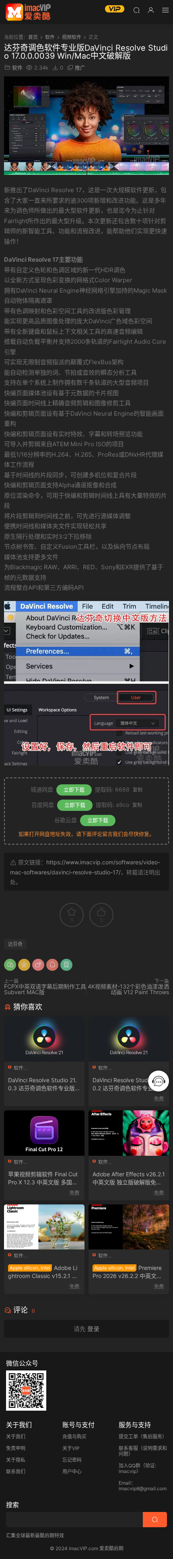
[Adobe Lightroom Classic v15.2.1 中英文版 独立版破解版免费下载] (44, 1226)
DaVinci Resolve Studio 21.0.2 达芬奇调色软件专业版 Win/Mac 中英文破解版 (127, 1084)
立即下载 (74, 789)
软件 (17, 67)
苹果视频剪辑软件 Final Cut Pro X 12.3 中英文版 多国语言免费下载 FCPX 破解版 (43, 1178)
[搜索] (136, 10)
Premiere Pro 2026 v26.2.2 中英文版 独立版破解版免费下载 (127, 1272)
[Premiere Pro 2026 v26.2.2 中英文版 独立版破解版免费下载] (129, 1226)
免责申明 (15, 1448)
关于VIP (71, 1448)
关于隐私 (15, 1460)
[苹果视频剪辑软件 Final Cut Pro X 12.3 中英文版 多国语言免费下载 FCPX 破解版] (44, 1132)
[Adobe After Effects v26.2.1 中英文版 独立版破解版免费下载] (129, 1132)
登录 (93, 1329)
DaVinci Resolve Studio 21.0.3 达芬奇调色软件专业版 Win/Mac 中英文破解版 (42, 1084)
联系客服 (128, 1448)
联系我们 (15, 1472)
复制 (137, 790)
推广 (80, 67)
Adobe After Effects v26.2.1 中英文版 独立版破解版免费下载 (129, 1178)
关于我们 (15, 1437)
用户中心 (72, 1472)
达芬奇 (15, 944)
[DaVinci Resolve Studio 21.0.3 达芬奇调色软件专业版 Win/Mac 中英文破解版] (44, 1039)
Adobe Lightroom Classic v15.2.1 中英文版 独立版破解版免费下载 (43, 1272)
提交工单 (128, 1437)
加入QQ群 (129, 1466)
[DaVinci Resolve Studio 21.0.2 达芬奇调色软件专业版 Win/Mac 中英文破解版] (129, 1039)
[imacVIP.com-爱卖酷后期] (28, 12)
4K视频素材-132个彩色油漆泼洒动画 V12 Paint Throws (128, 989)
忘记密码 (72, 1460)
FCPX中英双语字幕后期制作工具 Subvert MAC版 (45, 989)
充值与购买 (74, 1437)
